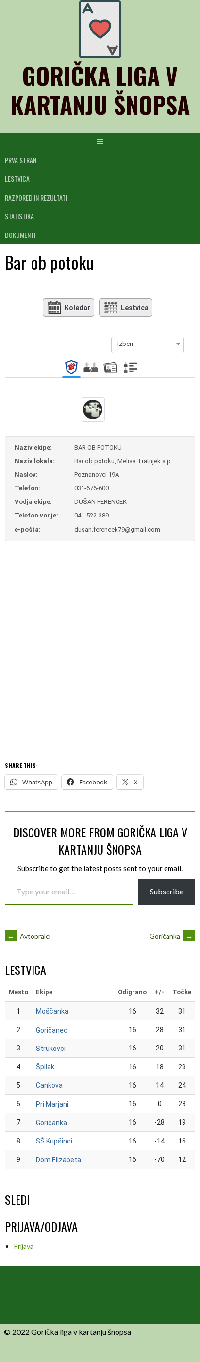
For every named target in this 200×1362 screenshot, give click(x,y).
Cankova (49, 1085)
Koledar (77, 308)
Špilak (45, 1067)
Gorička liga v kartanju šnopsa (100, 90)
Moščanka (52, 1011)
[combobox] (147, 344)
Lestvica (17, 178)
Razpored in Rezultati (36, 197)
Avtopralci (28, 936)
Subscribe (166, 891)
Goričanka (171, 936)
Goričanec (51, 1030)
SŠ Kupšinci (54, 1141)
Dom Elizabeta (58, 1160)
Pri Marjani (52, 1104)
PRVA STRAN (20, 160)
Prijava (23, 1246)
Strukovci (51, 1048)
